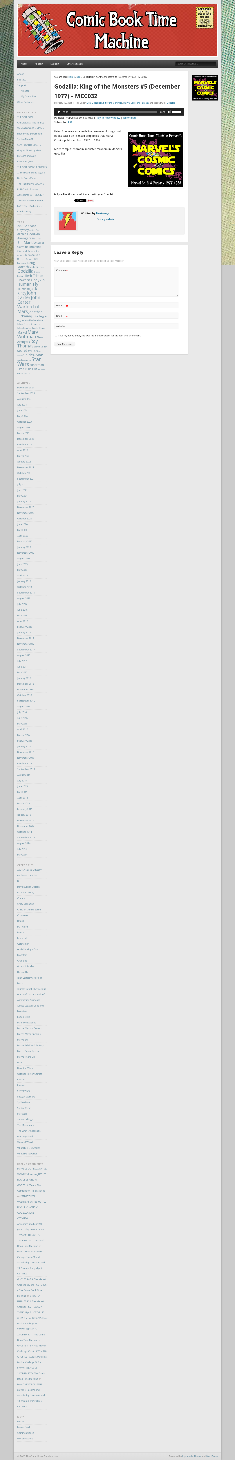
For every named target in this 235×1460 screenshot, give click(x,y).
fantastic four (36, 267)
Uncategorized (25, 1136)
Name (62, 306)
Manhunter (24, 328)
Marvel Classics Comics (29, 1028)
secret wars (26, 351)
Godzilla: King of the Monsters (107, 103)
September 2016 (26, 700)
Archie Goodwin (28, 234)
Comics (21, 898)
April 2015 (22, 797)
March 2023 (23, 433)
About (24, 63)
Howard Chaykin (31, 280)
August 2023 (23, 427)
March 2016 (23, 735)
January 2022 (24, 461)
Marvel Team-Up (26, 1056)
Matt (19, 1062)
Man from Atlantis (29, 324)
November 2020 (25, 513)
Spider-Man (33, 355)
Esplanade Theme (191, 1456)
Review (21, 1085)
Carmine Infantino (29, 247)
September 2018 (26, 592)
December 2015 (25, 752)
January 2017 (24, 678)
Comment (62, 271)
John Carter (26, 295)
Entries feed (23, 1427)
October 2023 (24, 421)
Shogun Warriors (26, 1096)
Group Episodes (25, 966)
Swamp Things (25, 1119)
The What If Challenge (29, 1130)
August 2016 (23, 706)
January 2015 (24, 814)
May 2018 (22, 615)
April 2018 (22, 621)
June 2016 (22, 718)
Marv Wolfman (27, 334)
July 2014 (22, 849)
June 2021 (22, 490)
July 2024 (22, 404)
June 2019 (22, 564)
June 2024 (22, 410)
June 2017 (22, 666)
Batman (37, 238)
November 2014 (25, 826)
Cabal (40, 243)
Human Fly (27, 284)
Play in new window (108, 117)
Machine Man (36, 320)
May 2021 (22, 495)
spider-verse (24, 360)
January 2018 (24, 632)
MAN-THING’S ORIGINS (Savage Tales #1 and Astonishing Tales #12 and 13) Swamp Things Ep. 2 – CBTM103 (31, 1262)
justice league (38, 316)
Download (129, 117)
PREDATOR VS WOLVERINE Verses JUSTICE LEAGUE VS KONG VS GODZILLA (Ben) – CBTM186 (31, 1207)
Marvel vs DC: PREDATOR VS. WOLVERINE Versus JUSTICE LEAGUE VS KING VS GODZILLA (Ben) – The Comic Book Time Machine (32, 1179)
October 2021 (24, 473)
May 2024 (22, 416)
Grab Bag (22, 960)
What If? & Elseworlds (28, 1148)
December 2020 (25, 507)
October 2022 (24, 444)
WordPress (212, 1456)
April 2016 (22, 729)
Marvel (22, 332)
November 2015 (25, 757)
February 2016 (24, 740)
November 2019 (25, 552)
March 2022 (23, 456)
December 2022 (25, 438)
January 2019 (24, 581)
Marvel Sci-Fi (23, 1039)
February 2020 (24, 541)
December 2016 (25, 683)
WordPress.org (25, 1438)
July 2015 (22, 780)
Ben (79, 77)
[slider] (177, 111)
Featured (22, 938)
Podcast (39, 63)
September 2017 (26, 649)
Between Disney (25, 892)
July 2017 (22, 661)
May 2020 (22, 530)
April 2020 (22, 535)
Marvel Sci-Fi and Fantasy (136, 103)
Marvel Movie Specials (29, 1034)
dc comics (31, 255)
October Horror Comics (29, 1073)
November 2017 (25, 644)
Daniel (20, 921)
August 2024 (23, 399)
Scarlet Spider (40, 347)
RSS (70, 122)
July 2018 (22, 604)
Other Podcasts (74, 63)
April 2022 (22, 450)
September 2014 (26, 837)
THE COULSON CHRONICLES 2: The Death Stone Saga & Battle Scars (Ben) (32, 173)
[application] (119, 112)
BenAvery (102, 213)
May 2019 (22, 569)
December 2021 (25, 467)
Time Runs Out (27, 369)
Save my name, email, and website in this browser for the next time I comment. (99, 335)
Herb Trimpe (34, 276)
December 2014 (25, 820)
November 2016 (25, 689)
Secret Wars (23, 1091)
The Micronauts (25, 1125)
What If (27, 373)
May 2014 (22, 854)
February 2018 (24, 626)
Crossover (22, 915)
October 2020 (24, 518)
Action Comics (36, 230)
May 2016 (22, 723)
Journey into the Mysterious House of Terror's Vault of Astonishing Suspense (31, 994)
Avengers (24, 238)
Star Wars (22, 1113)
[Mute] (169, 112)
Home (71, 77)
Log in (20, 1421)
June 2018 (22, 609)
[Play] (59, 112)
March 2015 (23, 803)
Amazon (25, 90)
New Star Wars (25, 1068)
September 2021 (26, 478)
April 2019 (22, 575)
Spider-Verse (24, 1108)
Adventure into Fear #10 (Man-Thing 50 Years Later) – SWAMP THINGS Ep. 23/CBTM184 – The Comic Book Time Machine (31, 1235)
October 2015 (24, 763)
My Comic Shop (29, 96)
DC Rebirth (22, 926)
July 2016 (22, 712)
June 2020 (22, 524)
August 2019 (23, 558)
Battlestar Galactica (27, 875)
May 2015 (22, 792)
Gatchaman (23, 943)
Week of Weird (25, 1142)
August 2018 (23, 598)
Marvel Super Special (28, 1051)
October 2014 (24, 832)
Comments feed (25, 1433)
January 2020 (24, 547)
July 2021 (22, 484)
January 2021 (24, 501)
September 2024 (26, 393)
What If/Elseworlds (27, 1153)
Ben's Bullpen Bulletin (28, 886)
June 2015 (22, 786)
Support (54, 63)
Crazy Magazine (25, 904)
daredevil (21, 255)
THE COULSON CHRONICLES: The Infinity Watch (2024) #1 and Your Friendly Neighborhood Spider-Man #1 (30, 128)
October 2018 (24, 587)
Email (62, 316)
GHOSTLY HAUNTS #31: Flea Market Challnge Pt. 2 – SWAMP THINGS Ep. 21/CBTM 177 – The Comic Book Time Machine (32, 1329)
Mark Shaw (38, 328)
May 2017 (22, 672)
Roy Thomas (27, 344)
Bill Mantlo (26, 242)
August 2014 (23, 843)
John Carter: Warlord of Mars (28, 304)
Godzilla (171, 103)
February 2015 (24, 809)
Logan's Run (23, 320)
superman (37, 365)
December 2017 (25, 638)
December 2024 (25, 387)
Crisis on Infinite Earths (28, 251)
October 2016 (24, 695)
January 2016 (24, 746)
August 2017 (23, 655)
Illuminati (23, 289)
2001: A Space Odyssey (29, 869)
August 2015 (23, 775)
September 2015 (26, 769)
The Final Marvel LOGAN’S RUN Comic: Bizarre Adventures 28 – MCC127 (30, 189)
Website (60, 326)
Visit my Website (105, 219)
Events (20, 932)
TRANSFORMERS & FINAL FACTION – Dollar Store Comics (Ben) (30, 206)
